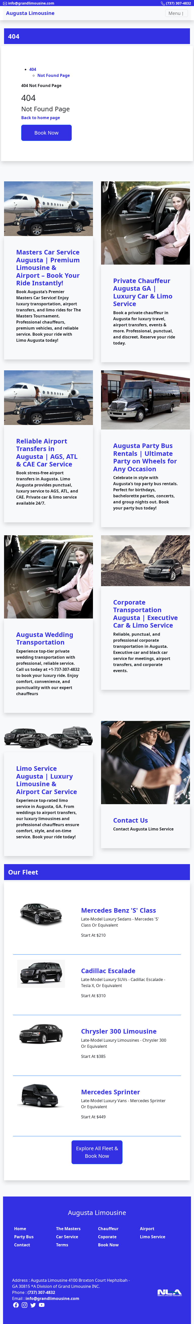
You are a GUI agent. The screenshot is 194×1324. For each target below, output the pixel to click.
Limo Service (152, 1237)
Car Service (67, 1237)
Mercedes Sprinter (110, 1091)
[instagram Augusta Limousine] (25, 1304)
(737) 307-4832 (41, 1292)
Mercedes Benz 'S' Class (118, 910)
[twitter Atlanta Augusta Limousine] (33, 1304)
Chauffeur (108, 1228)
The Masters (68, 1228)
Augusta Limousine (30, 13)
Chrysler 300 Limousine (119, 1031)
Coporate (107, 1237)
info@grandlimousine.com (52, 1298)
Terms (62, 1245)
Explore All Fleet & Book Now (97, 1152)
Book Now (46, 132)
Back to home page (40, 117)
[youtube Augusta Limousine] (41, 1304)
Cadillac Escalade (108, 970)
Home (20, 1228)
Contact (22, 1245)
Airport (147, 1228)
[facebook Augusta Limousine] (16, 1304)
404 (13, 36)
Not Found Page (53, 75)
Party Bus (24, 1237)
